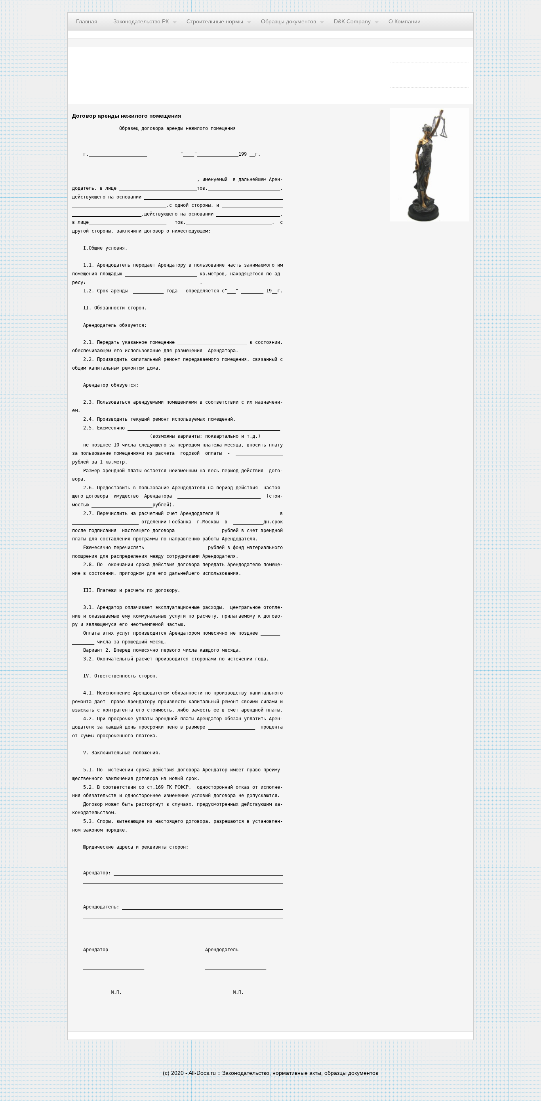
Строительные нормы (215, 21)
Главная (86, 21)
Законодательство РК (141, 21)
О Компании (405, 21)
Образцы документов (288, 21)
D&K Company (352, 21)
